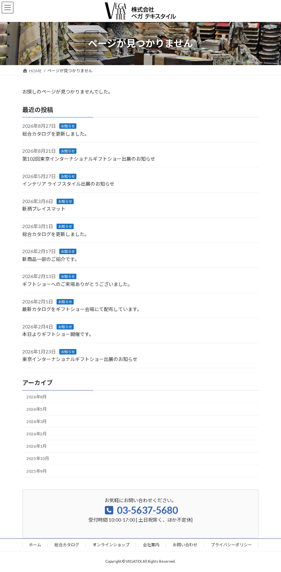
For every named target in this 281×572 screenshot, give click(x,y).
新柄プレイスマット (43, 209)
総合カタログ (66, 544)
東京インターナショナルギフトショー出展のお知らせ (79, 359)
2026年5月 (36, 409)
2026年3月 (36, 421)
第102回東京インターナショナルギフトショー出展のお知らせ (88, 159)
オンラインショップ (111, 544)
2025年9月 (36, 470)
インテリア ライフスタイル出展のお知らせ (68, 184)
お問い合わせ (185, 544)
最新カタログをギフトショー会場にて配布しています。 (82, 309)
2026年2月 (36, 433)
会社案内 (151, 544)
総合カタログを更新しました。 (55, 134)
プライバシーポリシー (231, 544)
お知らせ (68, 126)
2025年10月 (37, 458)
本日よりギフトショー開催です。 (58, 334)
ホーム (35, 544)
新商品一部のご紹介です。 (51, 259)
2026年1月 (36, 446)
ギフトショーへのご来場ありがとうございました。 (77, 284)
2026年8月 (36, 396)
